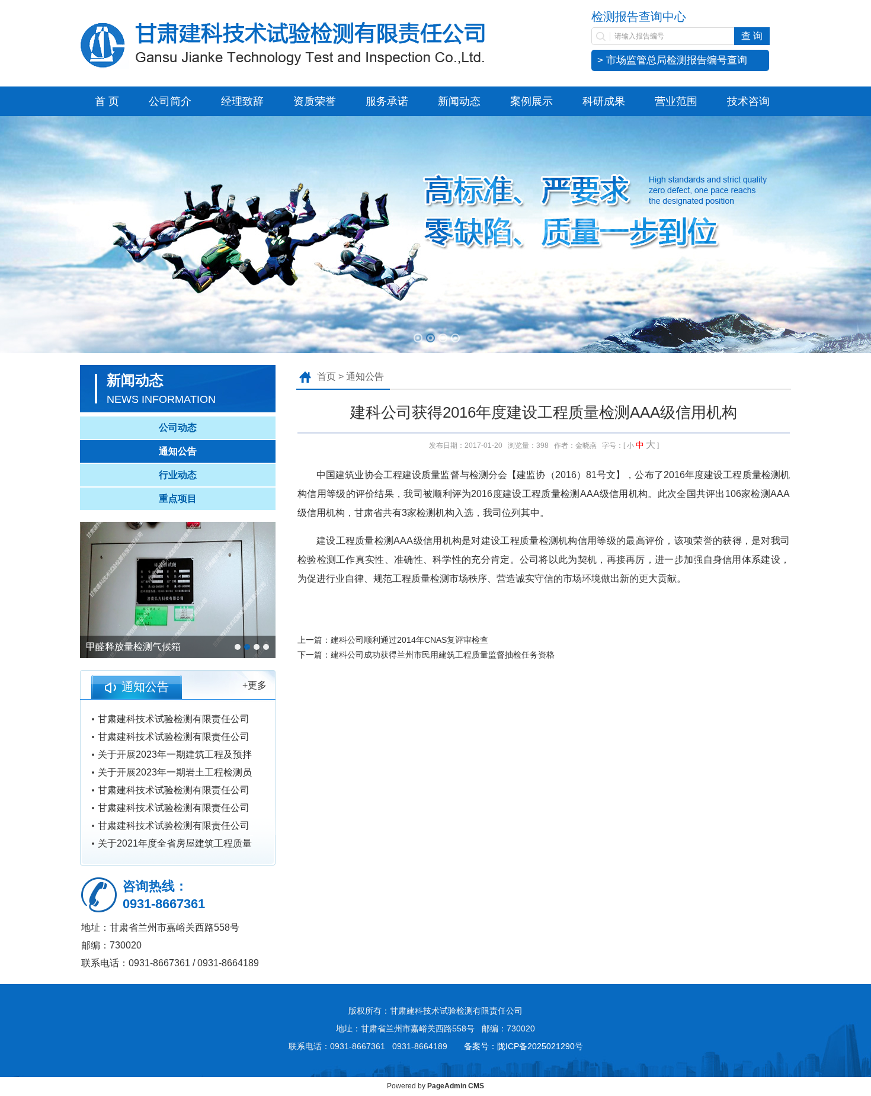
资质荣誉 (314, 101)
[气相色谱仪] (178, 590)
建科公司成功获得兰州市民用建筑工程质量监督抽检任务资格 (443, 654)
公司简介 (170, 101)
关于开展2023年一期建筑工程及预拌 (175, 754)
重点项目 (178, 498)
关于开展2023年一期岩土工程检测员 (175, 772)
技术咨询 (748, 101)
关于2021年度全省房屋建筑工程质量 (175, 843)
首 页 (107, 101)
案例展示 (531, 101)
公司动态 (178, 427)
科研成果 (603, 101)
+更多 (254, 685)
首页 (326, 376)
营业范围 (676, 101)
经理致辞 (242, 101)
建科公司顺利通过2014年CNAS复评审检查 (409, 640)
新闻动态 (459, 101)
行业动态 (178, 475)
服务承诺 (387, 101)
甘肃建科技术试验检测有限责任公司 (173, 719)
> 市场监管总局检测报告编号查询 (672, 60)
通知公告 (178, 451)
